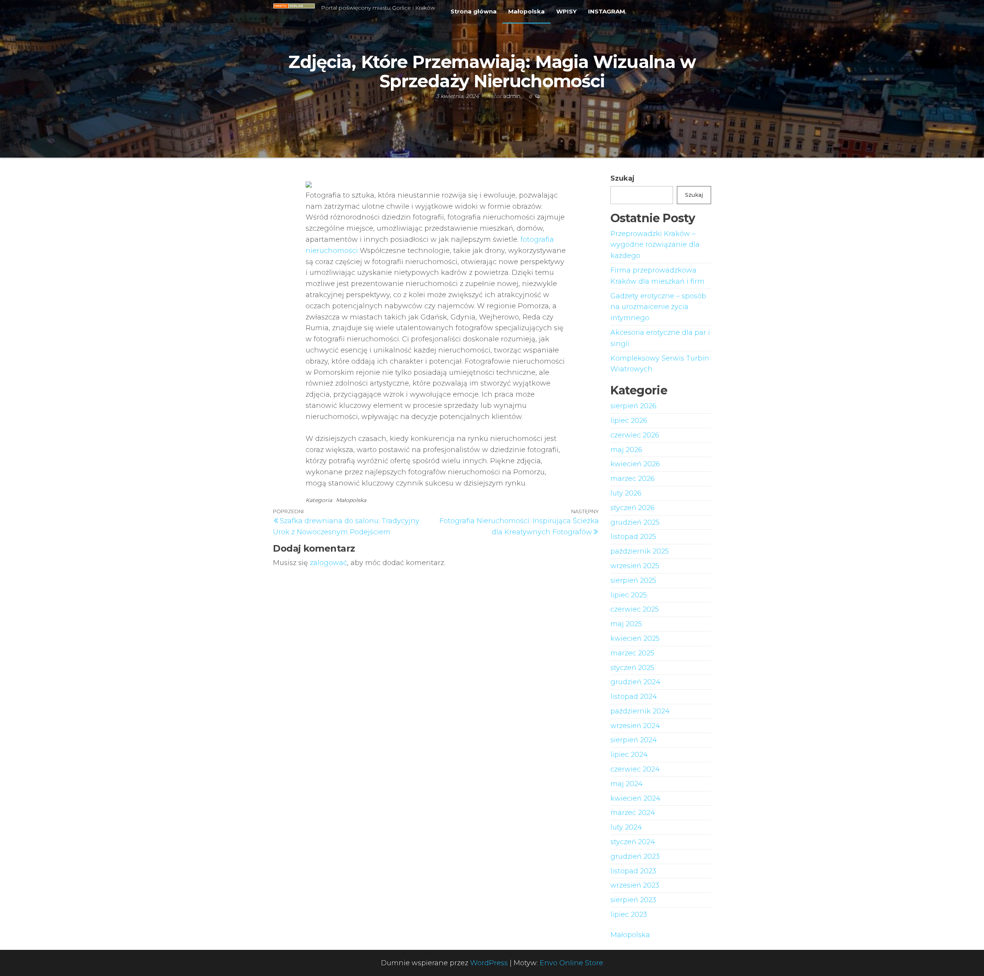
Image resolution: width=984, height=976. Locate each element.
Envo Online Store (571, 963)
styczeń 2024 (632, 842)
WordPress (489, 963)
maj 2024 (626, 784)
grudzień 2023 (635, 856)
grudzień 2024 (635, 682)
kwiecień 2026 (635, 464)
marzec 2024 (632, 812)
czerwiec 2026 (634, 435)
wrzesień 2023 (634, 885)
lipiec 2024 (629, 754)
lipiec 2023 (628, 914)
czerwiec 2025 (634, 609)
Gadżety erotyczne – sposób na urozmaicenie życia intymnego (658, 307)
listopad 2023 (633, 871)
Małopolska (526, 11)
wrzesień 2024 (635, 726)
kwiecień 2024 (635, 798)
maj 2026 (626, 450)
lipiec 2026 (628, 420)
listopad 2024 (633, 696)
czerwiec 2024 (635, 769)
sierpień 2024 (633, 740)
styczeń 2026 (632, 508)
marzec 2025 (632, 653)
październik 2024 (640, 711)
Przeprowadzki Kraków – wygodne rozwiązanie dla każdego (655, 244)
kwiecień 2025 (635, 638)
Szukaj (622, 178)
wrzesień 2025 (634, 566)
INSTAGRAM (606, 11)
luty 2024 (626, 827)
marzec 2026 (632, 478)
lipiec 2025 (628, 595)
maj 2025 (626, 624)
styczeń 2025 (632, 667)
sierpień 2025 (633, 580)
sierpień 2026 (633, 406)
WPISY (566, 11)
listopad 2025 (633, 536)
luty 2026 (626, 493)
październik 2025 (639, 551)
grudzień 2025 (635, 522)
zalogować (328, 563)
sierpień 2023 (633, 900)
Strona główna (473, 11)
